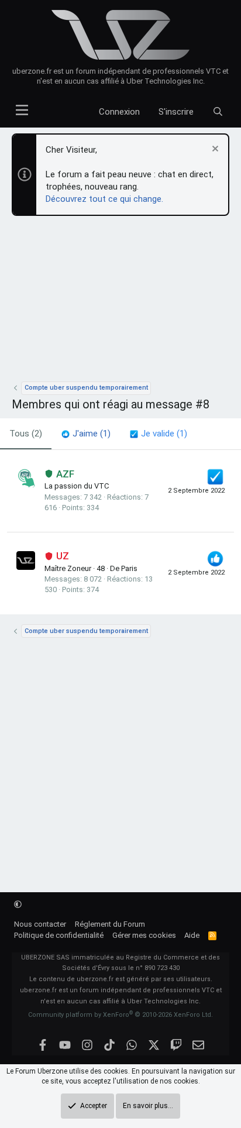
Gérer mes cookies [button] (144, 935)
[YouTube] (65, 1045)
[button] (18, 904)
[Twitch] (176, 1045)
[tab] (85, 433)
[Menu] (22, 107)
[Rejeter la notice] (214, 150)
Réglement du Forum (110, 924)
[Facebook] (43, 1045)
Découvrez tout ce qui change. (104, 199)
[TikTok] (109, 1045)
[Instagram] (87, 1045)
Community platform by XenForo (120, 1015)
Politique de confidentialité (59, 935)
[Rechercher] (218, 112)
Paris (129, 568)
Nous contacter (40, 924)
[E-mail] (198, 1045)
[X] (154, 1045)
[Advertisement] (120, 302)
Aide (191, 935)
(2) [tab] (25, 433)
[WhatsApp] (132, 1045)
